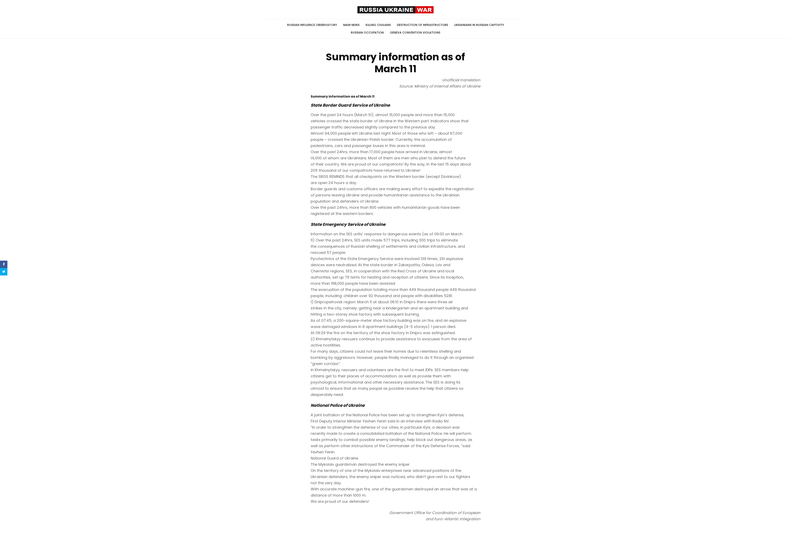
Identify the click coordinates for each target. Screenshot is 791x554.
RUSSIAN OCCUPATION (367, 32)
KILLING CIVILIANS (378, 25)
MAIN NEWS (351, 25)
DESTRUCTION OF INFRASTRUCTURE (422, 25)
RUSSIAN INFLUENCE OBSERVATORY (312, 25)
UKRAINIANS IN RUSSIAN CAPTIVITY (479, 25)
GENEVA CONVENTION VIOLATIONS (415, 32)
